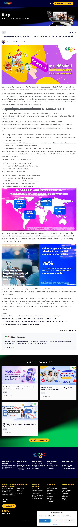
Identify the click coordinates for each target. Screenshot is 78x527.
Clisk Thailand (22, 461)
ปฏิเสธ (57, 521)
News (3, 32)
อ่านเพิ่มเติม (70, 521)
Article (5, 392)
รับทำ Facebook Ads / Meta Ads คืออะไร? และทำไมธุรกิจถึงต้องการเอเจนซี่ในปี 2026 (19, 388)
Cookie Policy (56, 524)
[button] (75, 512)
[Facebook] (5, 347)
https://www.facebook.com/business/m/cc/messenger (21, 324)
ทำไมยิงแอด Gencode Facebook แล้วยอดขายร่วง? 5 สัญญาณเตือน (19, 425)
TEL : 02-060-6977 (7, 501)
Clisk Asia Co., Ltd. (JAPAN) (8, 462)
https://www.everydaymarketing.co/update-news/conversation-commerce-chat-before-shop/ (35, 321)
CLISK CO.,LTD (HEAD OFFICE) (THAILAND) (9, 485)
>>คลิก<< (31, 307)
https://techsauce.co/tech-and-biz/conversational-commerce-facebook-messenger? (31, 316)
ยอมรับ (44, 521)
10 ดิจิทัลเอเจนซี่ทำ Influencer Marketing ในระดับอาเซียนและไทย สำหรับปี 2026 (56, 389)
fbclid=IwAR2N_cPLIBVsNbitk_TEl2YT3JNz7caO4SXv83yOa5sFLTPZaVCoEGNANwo (29, 319)
